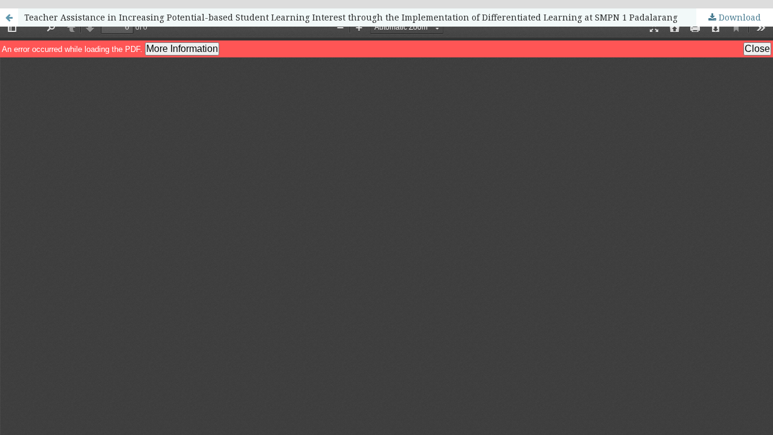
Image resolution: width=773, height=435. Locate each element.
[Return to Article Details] (9, 17)
